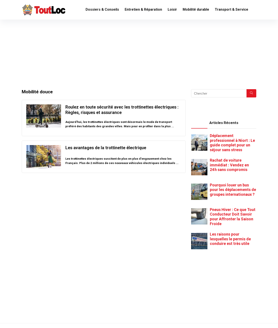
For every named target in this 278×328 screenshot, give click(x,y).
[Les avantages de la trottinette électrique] (43, 147)
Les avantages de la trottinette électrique (105, 147)
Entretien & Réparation (143, 9)
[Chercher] (251, 93)
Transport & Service (231, 9)
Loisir (172, 9)
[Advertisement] (139, 52)
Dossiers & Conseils (102, 9)
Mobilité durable (196, 9)
